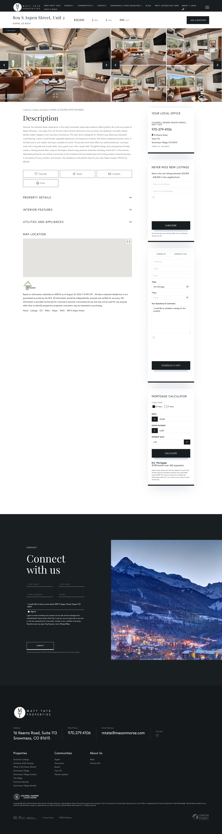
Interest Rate (158, 437)
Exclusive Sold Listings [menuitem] (23, 763)
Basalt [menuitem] (57, 767)
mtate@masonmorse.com (123, 732)
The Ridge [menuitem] (17, 778)
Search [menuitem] (68, 6)
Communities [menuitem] (85, 6)
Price (154, 414)
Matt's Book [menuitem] (50, 9)
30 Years (159, 406)
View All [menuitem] (58, 770)
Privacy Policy (168, 215)
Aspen (55, 310)
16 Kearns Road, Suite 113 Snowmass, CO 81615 (35, 735)
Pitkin (47, 310)
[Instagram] (157, 735)
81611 (62, 310)
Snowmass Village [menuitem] (21, 770)
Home (25, 310)
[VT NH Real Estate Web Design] (200, 817)
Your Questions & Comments (163, 303)
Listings (33, 310)
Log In (193, 6)
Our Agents (165, 146)
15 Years (170, 406)
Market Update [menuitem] (61, 774)
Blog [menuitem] (148, 6)
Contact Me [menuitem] (95, 763)
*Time (154, 293)
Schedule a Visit (180, 254)
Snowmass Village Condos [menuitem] (25, 774)
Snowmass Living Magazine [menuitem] (125, 6)
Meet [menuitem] (92, 759)
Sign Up (185, 6)
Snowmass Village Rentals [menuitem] (24, 785)
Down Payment (159, 425)
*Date (154, 282)
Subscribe (171, 225)
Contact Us (156, 146)
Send (40, 646)
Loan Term (157, 402)
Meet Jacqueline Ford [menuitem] (167, 6)
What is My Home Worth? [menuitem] (24, 767)
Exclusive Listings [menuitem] (21, 759)
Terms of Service (158, 376)
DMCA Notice (65, 817)
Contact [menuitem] (102, 6)
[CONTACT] (198, 20)
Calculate (171, 453)
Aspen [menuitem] (57, 759)
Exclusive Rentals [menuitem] (21, 781)
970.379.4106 (79, 732)
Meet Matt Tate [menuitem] (52, 6)
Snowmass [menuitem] (59, 763)
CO (41, 310)
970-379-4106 (162, 129)
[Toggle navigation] (207, 7)
